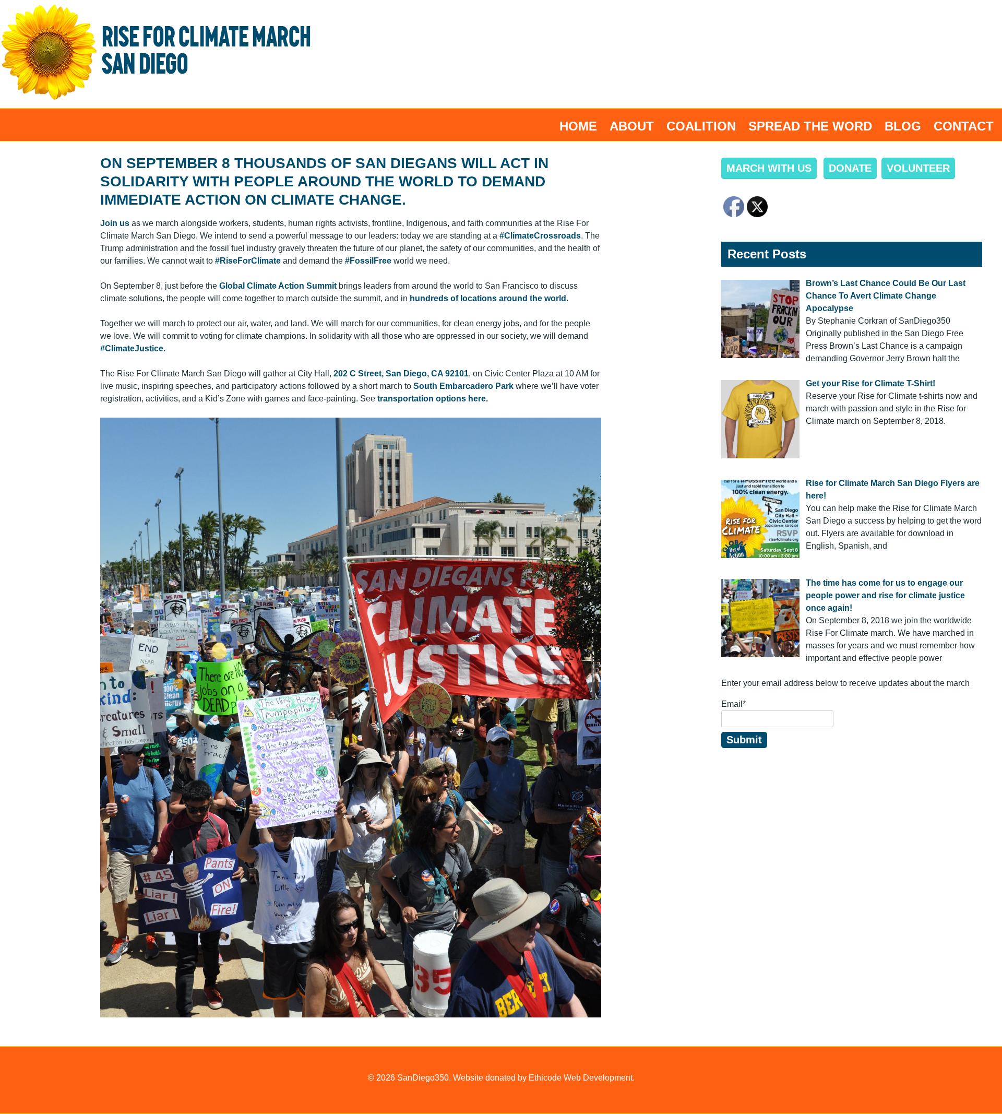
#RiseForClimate (248, 260)
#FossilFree (368, 260)
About (632, 126)
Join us (114, 223)
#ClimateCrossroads (540, 235)
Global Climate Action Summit (278, 285)
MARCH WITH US (769, 168)
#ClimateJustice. (132, 348)
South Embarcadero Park (463, 386)
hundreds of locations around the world (488, 298)
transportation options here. (432, 398)
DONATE (850, 168)
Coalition (701, 126)
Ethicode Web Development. (582, 1077)
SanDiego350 (423, 1077)
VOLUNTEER (918, 168)
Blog (903, 126)
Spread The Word (810, 126)
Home (578, 126)
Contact (964, 126)
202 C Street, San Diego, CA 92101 (401, 373)
